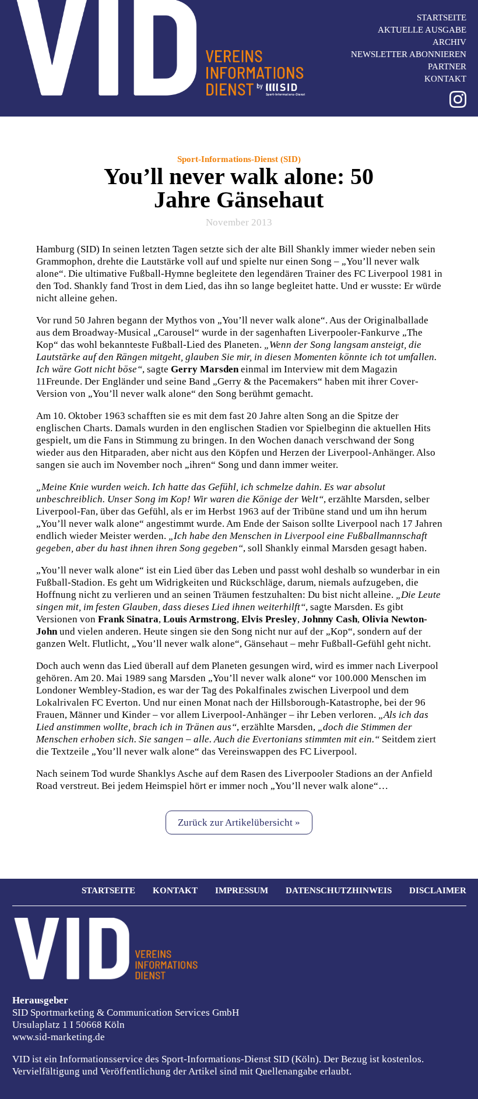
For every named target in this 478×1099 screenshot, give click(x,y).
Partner (447, 66)
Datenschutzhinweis (339, 890)
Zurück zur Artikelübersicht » (239, 822)
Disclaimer (437, 890)
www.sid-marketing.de (58, 1036)
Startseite (441, 17)
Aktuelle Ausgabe (422, 29)
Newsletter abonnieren (408, 54)
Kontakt (445, 78)
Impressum (241, 890)
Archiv (449, 42)
